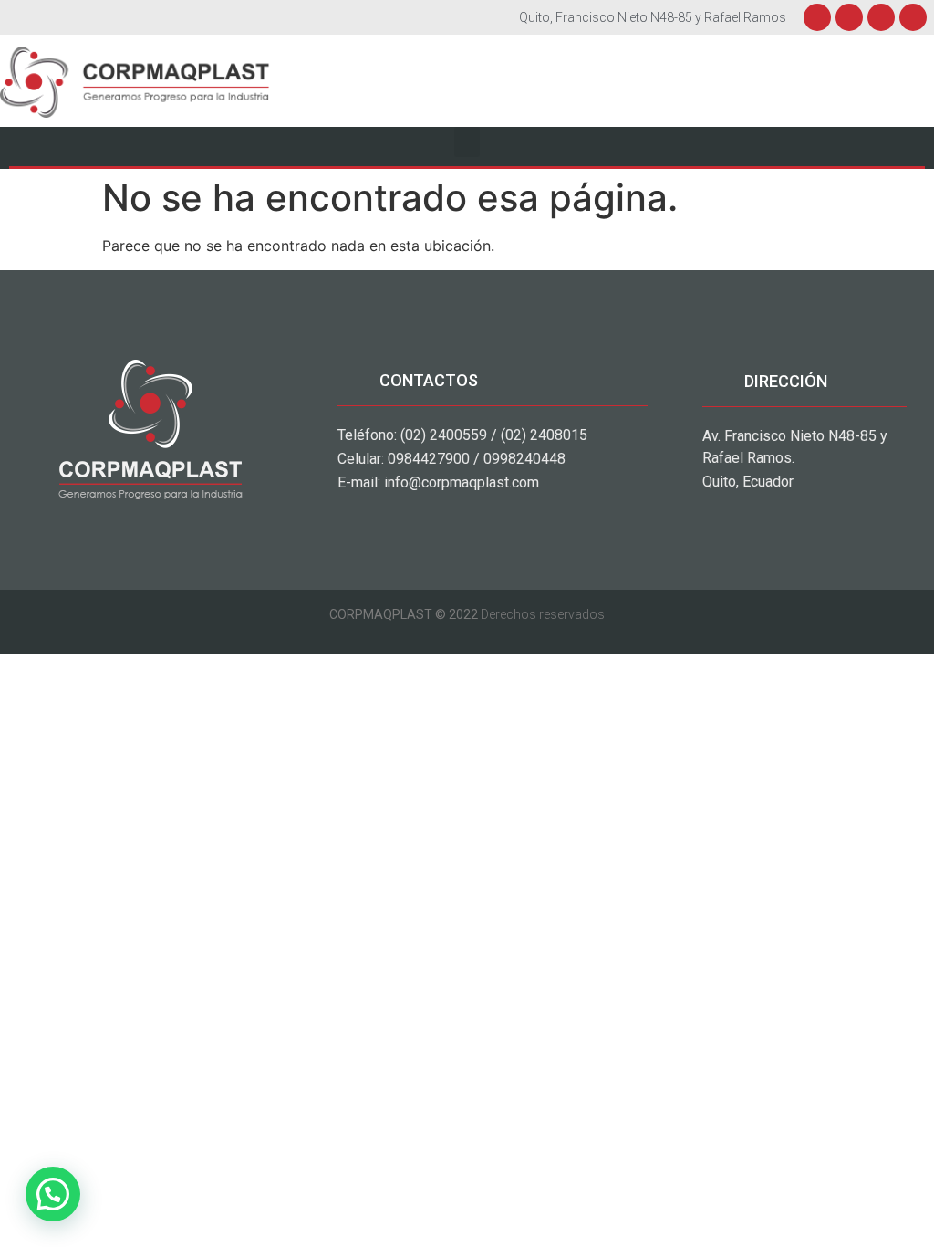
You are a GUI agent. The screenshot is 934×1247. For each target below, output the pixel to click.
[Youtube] (881, 17)
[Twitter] (849, 17)
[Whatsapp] (913, 17)
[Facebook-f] (817, 17)
